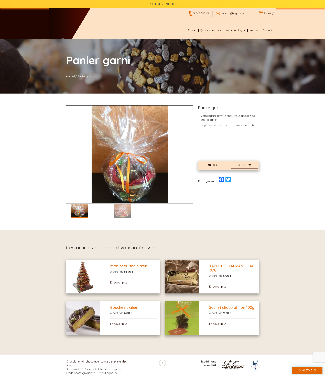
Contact (267, 30)
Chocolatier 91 (75, 361)
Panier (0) (269, 13)
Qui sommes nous (210, 30)
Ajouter (243, 165)
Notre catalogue (235, 30)
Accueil (192, 30)
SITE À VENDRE (162, 4)
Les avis (254, 30)
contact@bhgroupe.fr (233, 13)
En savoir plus (83, 276)
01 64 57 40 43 (200, 13)
